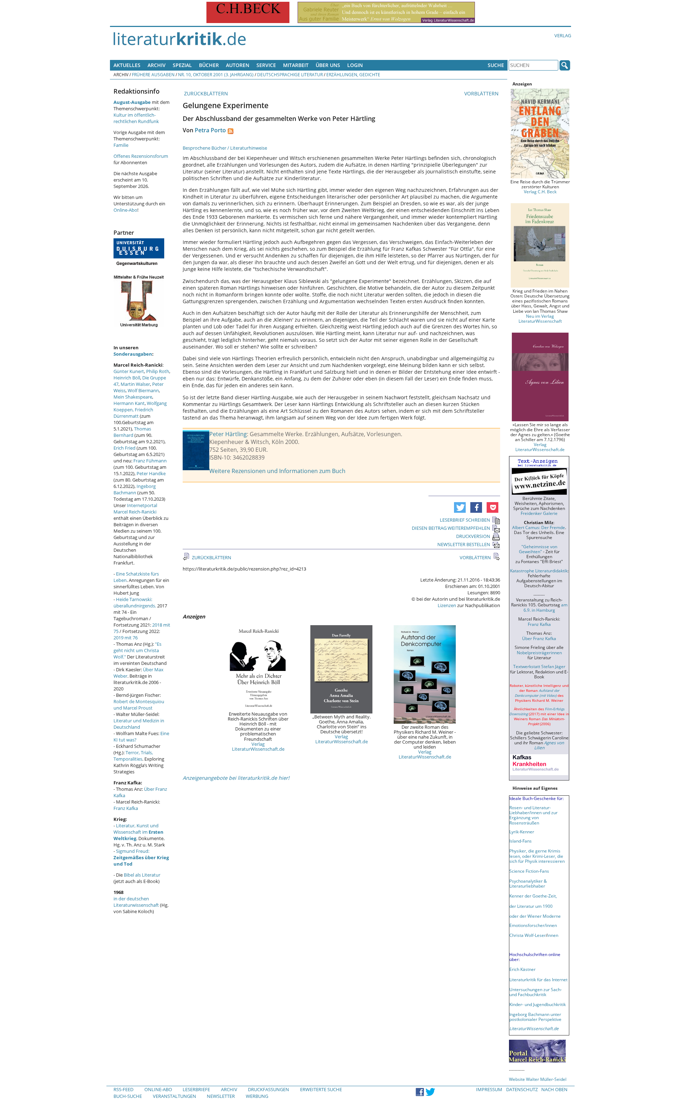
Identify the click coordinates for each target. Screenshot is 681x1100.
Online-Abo (125, 210)
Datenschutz (522, 1089)
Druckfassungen (268, 1089)
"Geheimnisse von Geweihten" (538, 549)
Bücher (209, 65)
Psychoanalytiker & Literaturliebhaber (528, 883)
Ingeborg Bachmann (135, 489)
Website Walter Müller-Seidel (537, 1079)
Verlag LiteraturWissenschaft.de (258, 746)
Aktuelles (127, 65)
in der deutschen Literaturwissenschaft (136, 901)
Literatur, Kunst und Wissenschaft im (139, 831)
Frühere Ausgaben (153, 74)
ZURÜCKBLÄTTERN (205, 93)
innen (552, 935)
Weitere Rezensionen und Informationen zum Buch (277, 471)
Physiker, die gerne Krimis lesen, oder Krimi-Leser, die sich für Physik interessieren (537, 855)
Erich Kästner (522, 969)
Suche (496, 65)
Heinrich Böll (127, 377)
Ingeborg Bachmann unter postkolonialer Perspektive (535, 1016)
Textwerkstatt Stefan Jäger (539, 666)
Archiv (157, 65)
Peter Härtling (228, 434)
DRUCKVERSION (473, 536)
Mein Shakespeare (133, 397)
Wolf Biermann (143, 390)
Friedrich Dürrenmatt (133, 412)
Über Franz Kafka (539, 638)
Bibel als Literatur (142, 875)
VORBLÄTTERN (482, 93)
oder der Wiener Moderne (535, 916)
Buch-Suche (128, 1096)
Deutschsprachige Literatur (290, 74)
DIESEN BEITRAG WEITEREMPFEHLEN (451, 528)
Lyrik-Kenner (521, 831)
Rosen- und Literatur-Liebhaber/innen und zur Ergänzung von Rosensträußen (533, 815)
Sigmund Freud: (141, 857)
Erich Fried (124, 448)
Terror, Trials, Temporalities (133, 755)
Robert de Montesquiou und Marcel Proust (139, 704)
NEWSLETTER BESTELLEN (463, 544)
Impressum (489, 1089)
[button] (460, 507)
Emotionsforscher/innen (533, 925)
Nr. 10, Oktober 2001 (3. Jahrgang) (216, 74)
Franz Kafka (126, 808)
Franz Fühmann (150, 460)
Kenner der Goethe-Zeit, (533, 896)
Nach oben (554, 1089)
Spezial (182, 65)
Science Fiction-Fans (529, 871)
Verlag (562, 35)
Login (355, 65)
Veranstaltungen (174, 1096)
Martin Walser (135, 384)
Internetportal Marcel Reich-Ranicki (135, 508)
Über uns (328, 65)
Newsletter (221, 1096)
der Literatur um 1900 (531, 906)
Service (266, 65)
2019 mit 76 (126, 637)
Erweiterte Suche (321, 1089)
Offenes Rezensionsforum (141, 156)
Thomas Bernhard (132, 432)
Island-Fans (520, 841)
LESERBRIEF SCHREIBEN (465, 520)
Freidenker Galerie (539, 513)
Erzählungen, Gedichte (353, 74)
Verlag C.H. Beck (540, 191)
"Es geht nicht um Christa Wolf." (137, 650)
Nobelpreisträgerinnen (539, 652)
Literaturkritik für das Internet (538, 979)
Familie (121, 145)
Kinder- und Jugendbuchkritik (537, 1004)
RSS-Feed (123, 1089)
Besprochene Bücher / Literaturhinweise (225, 148)
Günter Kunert (129, 371)
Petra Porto (210, 130)
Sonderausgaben (133, 354)
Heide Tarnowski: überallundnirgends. (135, 602)
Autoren (237, 65)
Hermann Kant (129, 403)
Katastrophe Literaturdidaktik (539, 570)
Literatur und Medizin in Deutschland (139, 723)
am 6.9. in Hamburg (546, 607)
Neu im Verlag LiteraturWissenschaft (540, 318)
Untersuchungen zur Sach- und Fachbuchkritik (535, 992)
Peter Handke (151, 473)
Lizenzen (447, 605)
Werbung (257, 1096)
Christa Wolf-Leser (527, 935)
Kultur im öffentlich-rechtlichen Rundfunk (136, 118)
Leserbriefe (196, 1089)
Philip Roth (157, 371)
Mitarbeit (296, 65)
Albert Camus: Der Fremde (538, 527)
